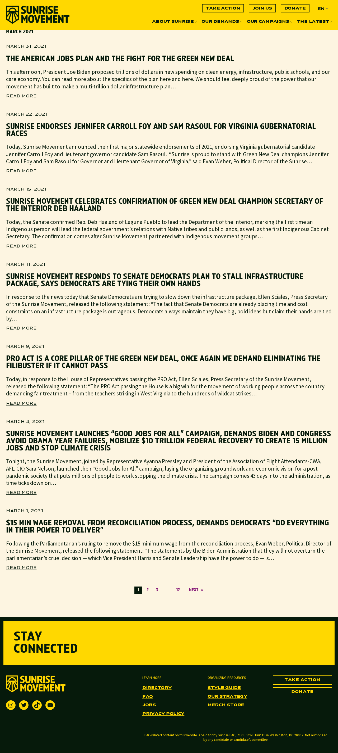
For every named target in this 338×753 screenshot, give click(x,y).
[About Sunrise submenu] (196, 22)
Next (196, 590)
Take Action (302, 680)
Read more (21, 96)
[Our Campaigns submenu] (291, 22)
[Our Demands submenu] (241, 22)
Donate (302, 692)
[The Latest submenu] (331, 22)
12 (178, 590)
